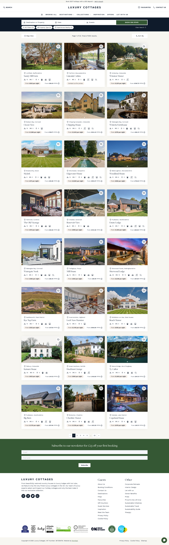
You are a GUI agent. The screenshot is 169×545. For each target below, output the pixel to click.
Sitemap (144, 540)
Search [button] (8, 7)
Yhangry (128, 512)
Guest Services (103, 506)
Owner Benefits (131, 494)
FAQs (100, 497)
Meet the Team (103, 512)
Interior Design (130, 487)
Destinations (65, 14)
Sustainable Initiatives (133, 503)
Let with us (122, 14)
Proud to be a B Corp (133, 500)
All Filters (29, 27)
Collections (83, 14)
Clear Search (139, 27)
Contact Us (102, 490)
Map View (30, 36)
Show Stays (131, 22)
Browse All (51, 14)
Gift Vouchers (103, 503)
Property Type (45, 27)
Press (127, 497)
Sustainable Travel (132, 506)
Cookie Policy (103, 519)
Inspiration (98, 14)
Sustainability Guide (132, 509)
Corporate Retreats (132, 484)
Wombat (75, 540)
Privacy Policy (103, 515)
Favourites (146, 7)
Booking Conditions (105, 487)
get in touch (99, 1)
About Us (101, 484)
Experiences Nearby (64, 27)
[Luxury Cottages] (84, 7)
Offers (110, 14)
